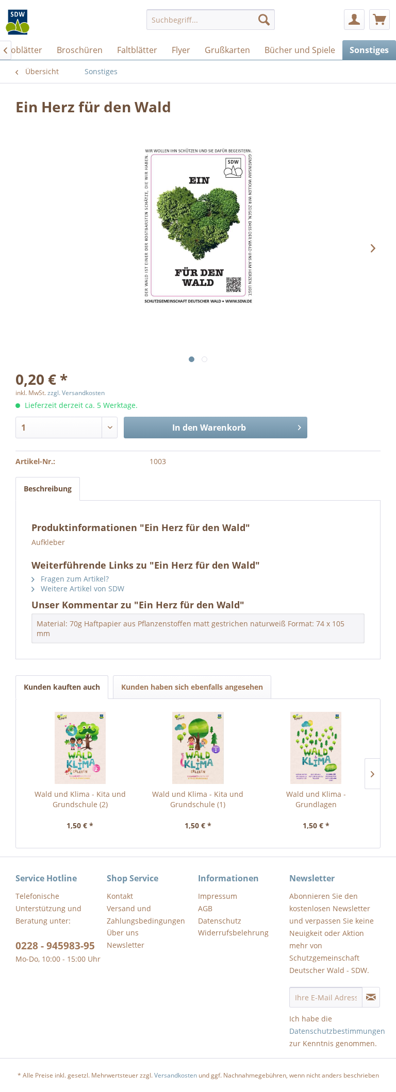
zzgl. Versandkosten (76, 392)
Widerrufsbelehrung (233, 932)
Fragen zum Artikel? (74, 579)
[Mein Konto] (354, 19)
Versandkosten (175, 1075)
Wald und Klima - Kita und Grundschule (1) (197, 799)
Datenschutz (219, 921)
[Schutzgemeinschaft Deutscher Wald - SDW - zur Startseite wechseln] (17, 22)
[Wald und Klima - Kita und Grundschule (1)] (198, 748)
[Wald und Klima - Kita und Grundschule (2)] (80, 748)
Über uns (123, 932)
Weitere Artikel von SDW (81, 588)
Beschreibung (48, 488)
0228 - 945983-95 (55, 945)
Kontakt (120, 896)
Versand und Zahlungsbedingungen (146, 914)
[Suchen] (264, 19)
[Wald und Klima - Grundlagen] (316, 748)
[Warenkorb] (379, 19)
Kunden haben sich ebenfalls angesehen (192, 687)
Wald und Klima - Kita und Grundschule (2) (80, 799)
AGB (205, 908)
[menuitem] (210, 19)
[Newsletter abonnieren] (371, 997)
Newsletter (125, 945)
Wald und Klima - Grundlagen (316, 799)
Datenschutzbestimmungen (337, 1031)
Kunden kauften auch (62, 687)
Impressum (217, 896)
